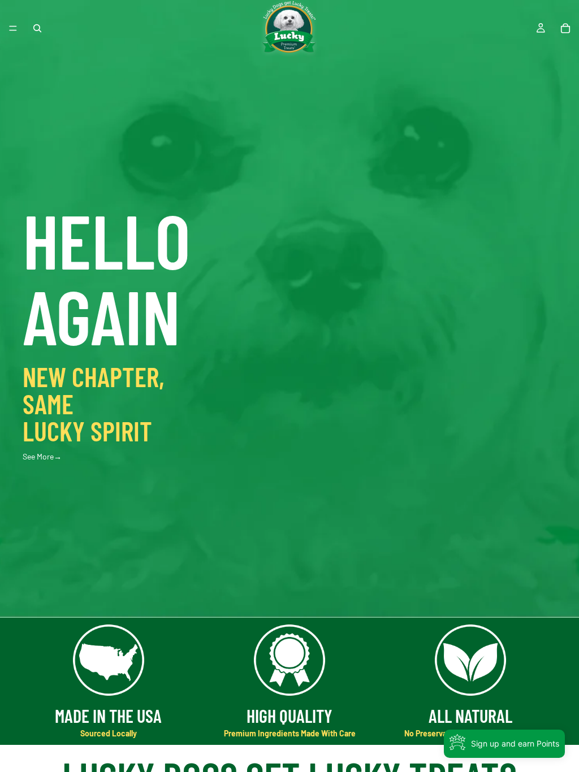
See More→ (42, 456)
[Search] (37, 28)
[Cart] (565, 28)
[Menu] (13, 28)
